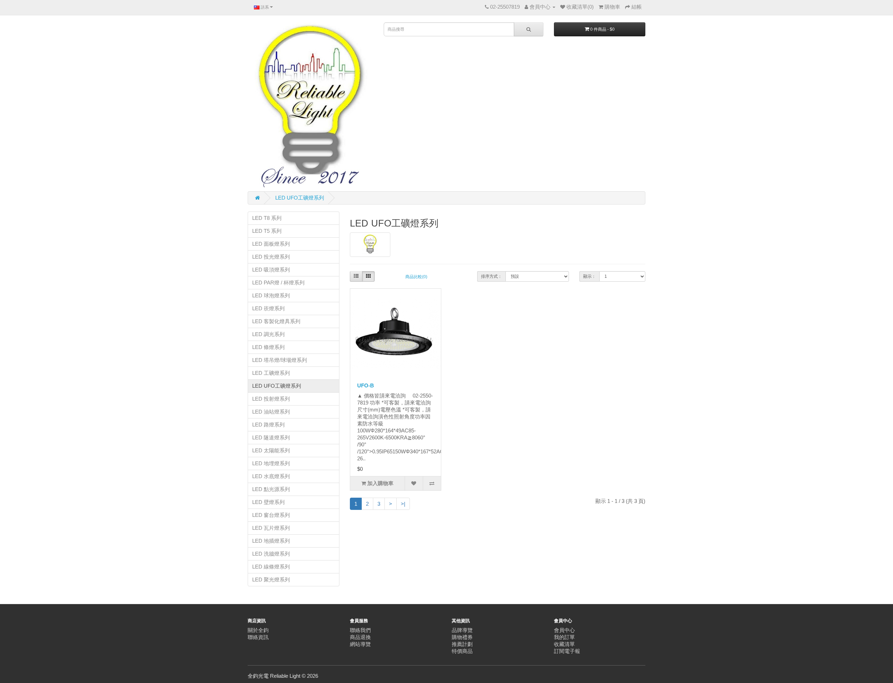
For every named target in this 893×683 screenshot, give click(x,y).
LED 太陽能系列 (271, 450)
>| (403, 504)
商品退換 (360, 637)
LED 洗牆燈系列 (271, 554)
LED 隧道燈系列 (271, 437)
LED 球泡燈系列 (271, 295)
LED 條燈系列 (268, 347)
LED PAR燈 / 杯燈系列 (278, 282)
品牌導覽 (462, 630)
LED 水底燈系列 (271, 476)
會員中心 (564, 630)
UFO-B (365, 385)
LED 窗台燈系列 (271, 515)
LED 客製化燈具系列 (276, 321)
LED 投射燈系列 (271, 399)
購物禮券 (462, 637)
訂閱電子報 (567, 651)
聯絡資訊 (258, 637)
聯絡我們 (360, 630)
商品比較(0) (416, 276)
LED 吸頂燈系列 (271, 270)
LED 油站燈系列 (271, 412)
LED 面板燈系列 (271, 244)
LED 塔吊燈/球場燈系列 (279, 360)
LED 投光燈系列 (271, 257)
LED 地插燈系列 (271, 541)
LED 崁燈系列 (268, 308)
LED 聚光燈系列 (271, 579)
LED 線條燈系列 (271, 567)
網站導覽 (360, 644)
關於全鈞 (258, 630)
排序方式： (491, 276)
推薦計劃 (462, 644)
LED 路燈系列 (268, 425)
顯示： (589, 276)
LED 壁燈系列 (268, 502)
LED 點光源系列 (271, 489)
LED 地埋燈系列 (271, 463)
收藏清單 (564, 644)
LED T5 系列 (267, 231)
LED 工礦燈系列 (271, 373)
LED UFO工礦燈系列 (299, 198)
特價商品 (462, 651)
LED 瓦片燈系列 (271, 528)
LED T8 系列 (267, 218)
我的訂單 (564, 637)
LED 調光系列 (268, 334)
